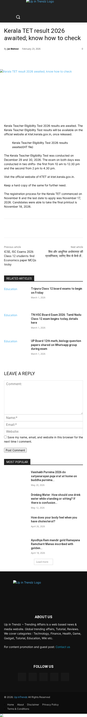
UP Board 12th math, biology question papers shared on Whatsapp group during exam (56, 344)
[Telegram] (43, 677)
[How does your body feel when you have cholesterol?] (16, 524)
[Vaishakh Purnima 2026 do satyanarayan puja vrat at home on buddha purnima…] (16, 478)
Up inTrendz (21, 697)
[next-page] (5, 362)
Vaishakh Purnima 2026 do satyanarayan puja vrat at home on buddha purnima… (54, 476)
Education (10, 289)
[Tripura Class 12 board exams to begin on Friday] (16, 299)
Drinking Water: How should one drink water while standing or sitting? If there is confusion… (55, 498)
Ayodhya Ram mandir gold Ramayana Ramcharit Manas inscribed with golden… (55, 544)
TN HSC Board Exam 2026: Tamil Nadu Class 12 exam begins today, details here (56, 318)
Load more (42, 561)
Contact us (63, 647)
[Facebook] (22, 677)
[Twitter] (54, 677)
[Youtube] (65, 677)
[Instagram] (33, 677)
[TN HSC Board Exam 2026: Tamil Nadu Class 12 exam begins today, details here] (16, 325)
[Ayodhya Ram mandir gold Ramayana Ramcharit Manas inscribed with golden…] (16, 546)
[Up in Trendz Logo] (43, 590)
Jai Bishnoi (13, 48)
